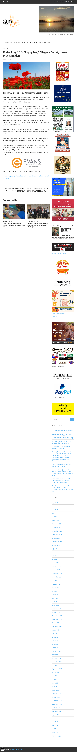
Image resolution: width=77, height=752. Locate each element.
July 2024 (54, 591)
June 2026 (55, 510)
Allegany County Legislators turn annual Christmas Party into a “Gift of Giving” (38, 225)
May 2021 (55, 725)
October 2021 (56, 708)
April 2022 (55, 686)
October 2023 (56, 623)
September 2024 (57, 584)
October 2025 (56, 538)
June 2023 (55, 637)
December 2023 (57, 616)
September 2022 (57, 669)
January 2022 (56, 697)
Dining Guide (71, 1)
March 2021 (55, 732)
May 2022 (55, 683)
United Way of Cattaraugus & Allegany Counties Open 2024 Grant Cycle (14, 225)
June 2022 (55, 679)
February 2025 (56, 566)
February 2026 (56, 524)
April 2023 (55, 644)
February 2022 (56, 693)
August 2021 (56, 715)
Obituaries (59, 1)
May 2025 (55, 556)
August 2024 (56, 587)
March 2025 (55, 563)
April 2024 (55, 602)
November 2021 (57, 704)
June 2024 (55, 595)
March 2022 (55, 690)
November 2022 (57, 662)
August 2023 (56, 630)
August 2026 (56, 503)
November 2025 (57, 534)
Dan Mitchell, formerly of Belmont (62, 430)
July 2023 (54, 633)
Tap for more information (60, 253)
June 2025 (55, 552)
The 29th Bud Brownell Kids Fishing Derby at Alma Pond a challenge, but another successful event (62, 488)
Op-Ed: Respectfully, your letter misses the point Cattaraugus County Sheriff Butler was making (62, 436)
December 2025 (57, 531)
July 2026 (54, 506)
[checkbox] (3, 749)
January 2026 (56, 527)
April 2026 (55, 517)
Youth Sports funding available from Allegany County (61, 465)
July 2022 (54, 676)
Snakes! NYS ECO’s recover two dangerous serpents (61, 447)
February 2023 (56, 651)
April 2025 (55, 559)
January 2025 (56, 570)
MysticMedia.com (17, 749)
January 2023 (56, 655)
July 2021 (54, 718)
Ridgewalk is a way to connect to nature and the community (62, 442)
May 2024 (55, 598)
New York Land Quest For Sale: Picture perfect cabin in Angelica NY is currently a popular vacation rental (62, 472)
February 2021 (56, 736)
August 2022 (56, 672)
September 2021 (57, 711)
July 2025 (54, 549)
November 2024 (57, 577)
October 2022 (56, 665)
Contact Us (64, 1)
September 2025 (57, 542)
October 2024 (56, 580)
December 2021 (57, 701)
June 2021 (55, 722)
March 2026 (55, 520)
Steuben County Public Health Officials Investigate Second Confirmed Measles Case (61, 480)
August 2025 (56, 545)
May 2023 (55, 640)
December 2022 (57, 658)
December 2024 (57, 573)
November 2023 (57, 619)
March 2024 (55, 605)
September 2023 (57, 626)
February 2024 (56, 609)
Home (54, 1)
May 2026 (55, 513)
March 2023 (55, 648)
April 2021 (55, 729)
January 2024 (56, 612)
